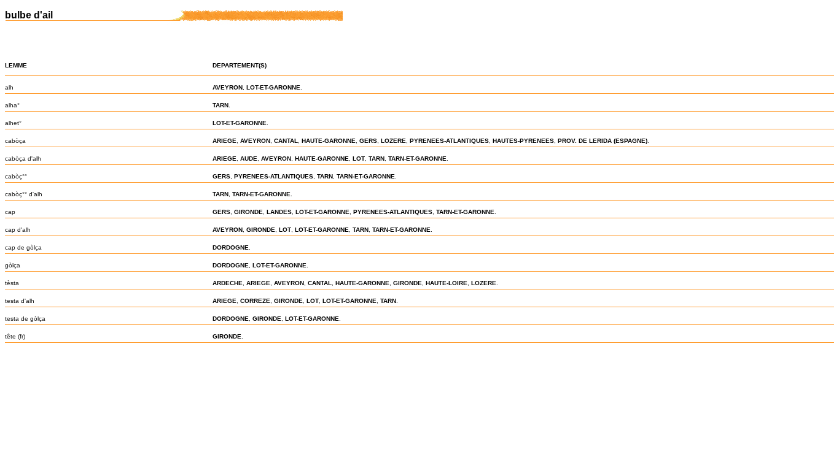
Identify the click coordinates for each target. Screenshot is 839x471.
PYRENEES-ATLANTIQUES (449, 140)
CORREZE (255, 300)
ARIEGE (224, 140)
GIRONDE (248, 212)
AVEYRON (228, 87)
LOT (359, 158)
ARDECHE (228, 283)
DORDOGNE (231, 247)
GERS (368, 140)
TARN (220, 105)
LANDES (279, 212)
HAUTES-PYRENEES (523, 140)
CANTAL (286, 140)
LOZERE (393, 140)
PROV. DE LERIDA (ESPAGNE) (602, 140)
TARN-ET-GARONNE (417, 158)
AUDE (248, 158)
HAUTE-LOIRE (446, 283)
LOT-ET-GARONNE (273, 87)
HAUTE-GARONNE (329, 140)
